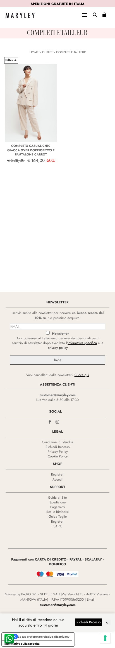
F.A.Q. (57, 526)
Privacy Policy (58, 451)
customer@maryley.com (58, 395)
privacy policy (58, 347)
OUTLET (47, 52)
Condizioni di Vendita (57, 442)
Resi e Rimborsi (57, 511)
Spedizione (57, 502)
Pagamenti (57, 507)
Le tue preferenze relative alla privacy (44, 636)
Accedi (57, 479)
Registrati (57, 474)
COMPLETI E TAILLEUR (71, 52)
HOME (34, 52)
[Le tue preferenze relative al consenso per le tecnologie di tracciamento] (105, 638)
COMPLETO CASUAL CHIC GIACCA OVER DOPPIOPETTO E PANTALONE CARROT (31, 150)
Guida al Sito (57, 497)
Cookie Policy (58, 456)
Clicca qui (82, 374)
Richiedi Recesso (57, 446)
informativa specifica (82, 342)
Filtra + (10, 60)
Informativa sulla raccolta (22, 643)
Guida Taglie (58, 516)
